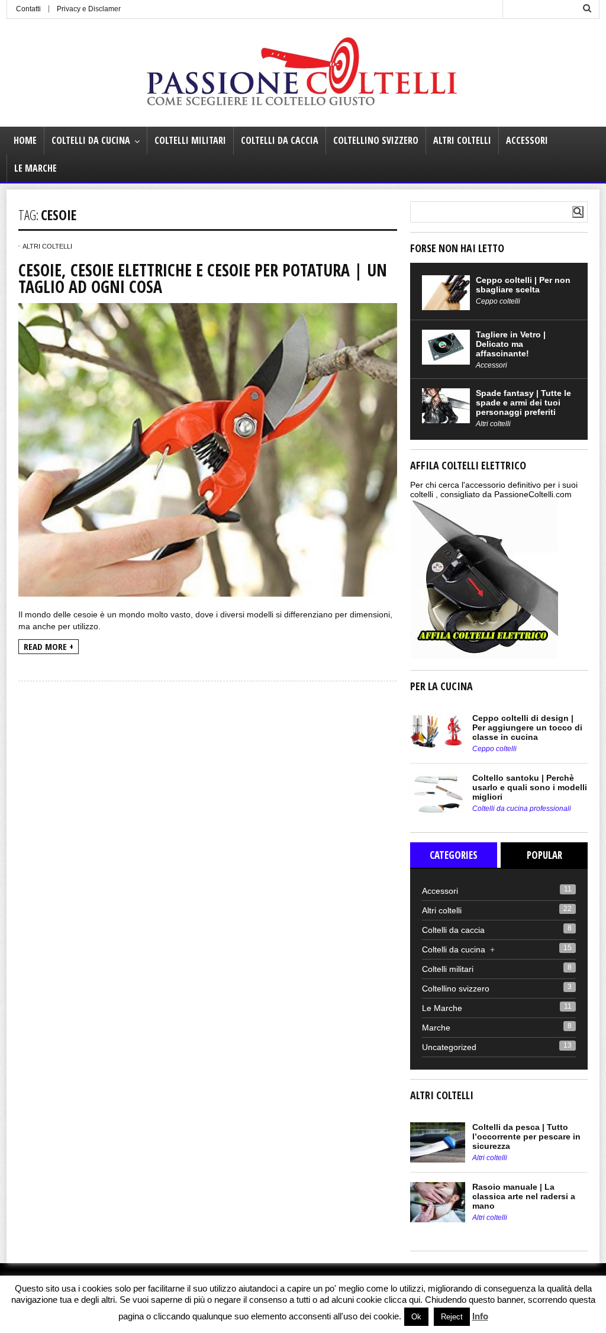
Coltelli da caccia (279, 140)
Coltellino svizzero (375, 140)
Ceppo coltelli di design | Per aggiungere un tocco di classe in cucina (527, 727)
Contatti (28, 9)
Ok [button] (416, 1316)
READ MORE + (48, 646)
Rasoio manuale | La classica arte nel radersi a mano (523, 1196)
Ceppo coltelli (498, 301)
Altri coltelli (462, 140)
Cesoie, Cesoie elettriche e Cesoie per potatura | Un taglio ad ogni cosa (202, 278)
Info (480, 1316)
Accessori (527, 140)
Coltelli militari (190, 140)
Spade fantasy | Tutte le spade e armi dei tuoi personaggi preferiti (523, 402)
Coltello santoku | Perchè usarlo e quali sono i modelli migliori (529, 787)
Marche (436, 1027)
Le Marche (35, 168)
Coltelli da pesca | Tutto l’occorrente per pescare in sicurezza (526, 1136)
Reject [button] (452, 1316)
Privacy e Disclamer (89, 9)
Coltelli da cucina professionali (521, 808)
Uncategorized (449, 1047)
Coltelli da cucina (90, 140)
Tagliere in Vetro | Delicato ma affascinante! (511, 344)
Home (25, 140)
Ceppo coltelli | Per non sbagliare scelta (523, 284)
